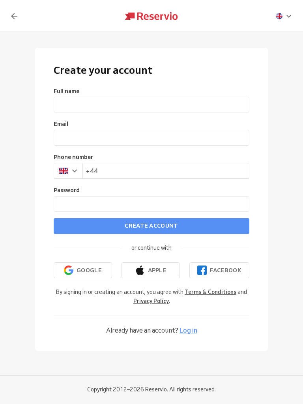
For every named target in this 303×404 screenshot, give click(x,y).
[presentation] (284, 16)
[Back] (14, 16)
